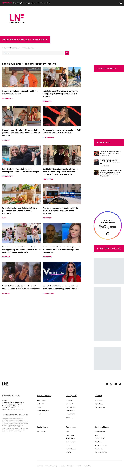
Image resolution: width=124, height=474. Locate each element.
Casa (4, 218)
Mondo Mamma (70, 438)
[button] (121, 3)
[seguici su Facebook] (107, 384)
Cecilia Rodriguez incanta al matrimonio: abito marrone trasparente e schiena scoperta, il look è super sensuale (111, 172)
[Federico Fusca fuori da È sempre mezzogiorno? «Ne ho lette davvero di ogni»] (21, 155)
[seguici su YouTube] (115, 384)
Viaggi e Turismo (71, 449)
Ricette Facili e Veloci (101, 445)
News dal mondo (42, 431)
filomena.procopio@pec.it (14, 404)
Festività (68, 452)
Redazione (62, 466)
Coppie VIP (6, 140)
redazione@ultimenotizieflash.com (13, 402)
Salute (68, 445)
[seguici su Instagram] (111, 384)
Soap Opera (69, 417)
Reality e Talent (70, 414)
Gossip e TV (71, 396)
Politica (39, 414)
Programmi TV (7, 98)
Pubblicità (79, 466)
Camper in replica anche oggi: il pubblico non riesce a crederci (31, 3)
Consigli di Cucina (100, 431)
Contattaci (70, 466)
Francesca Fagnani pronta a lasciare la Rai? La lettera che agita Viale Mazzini (110, 152)
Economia (40, 407)
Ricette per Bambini (101, 452)
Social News (42, 427)
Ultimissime (47, 218)
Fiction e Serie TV (71, 407)
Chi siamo (40, 466)
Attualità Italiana (41, 400)
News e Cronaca (44, 396)
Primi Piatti (98, 442)
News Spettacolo (100, 407)
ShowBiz (98, 396)
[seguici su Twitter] (120, 384)
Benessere (70, 427)
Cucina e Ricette (102, 427)
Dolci (96, 435)
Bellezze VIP (47, 101)
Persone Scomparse (43, 410)
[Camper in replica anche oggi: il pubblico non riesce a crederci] (21, 77)
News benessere (71, 442)
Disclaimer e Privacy (51, 466)
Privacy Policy (88, 466)
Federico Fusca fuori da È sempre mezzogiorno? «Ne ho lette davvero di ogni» (110, 161)
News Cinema (99, 400)
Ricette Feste (99, 449)
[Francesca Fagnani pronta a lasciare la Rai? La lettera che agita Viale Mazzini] (62, 116)
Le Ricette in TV (99, 438)
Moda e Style (48, 179)
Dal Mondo (40, 404)
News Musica (99, 404)
